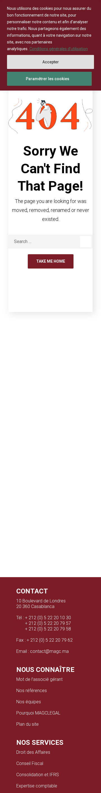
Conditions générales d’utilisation (58, 49)
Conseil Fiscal (29, 763)
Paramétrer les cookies (47, 79)
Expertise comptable (36, 786)
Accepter (50, 62)
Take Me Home (50, 261)
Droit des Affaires (33, 752)
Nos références (31, 690)
